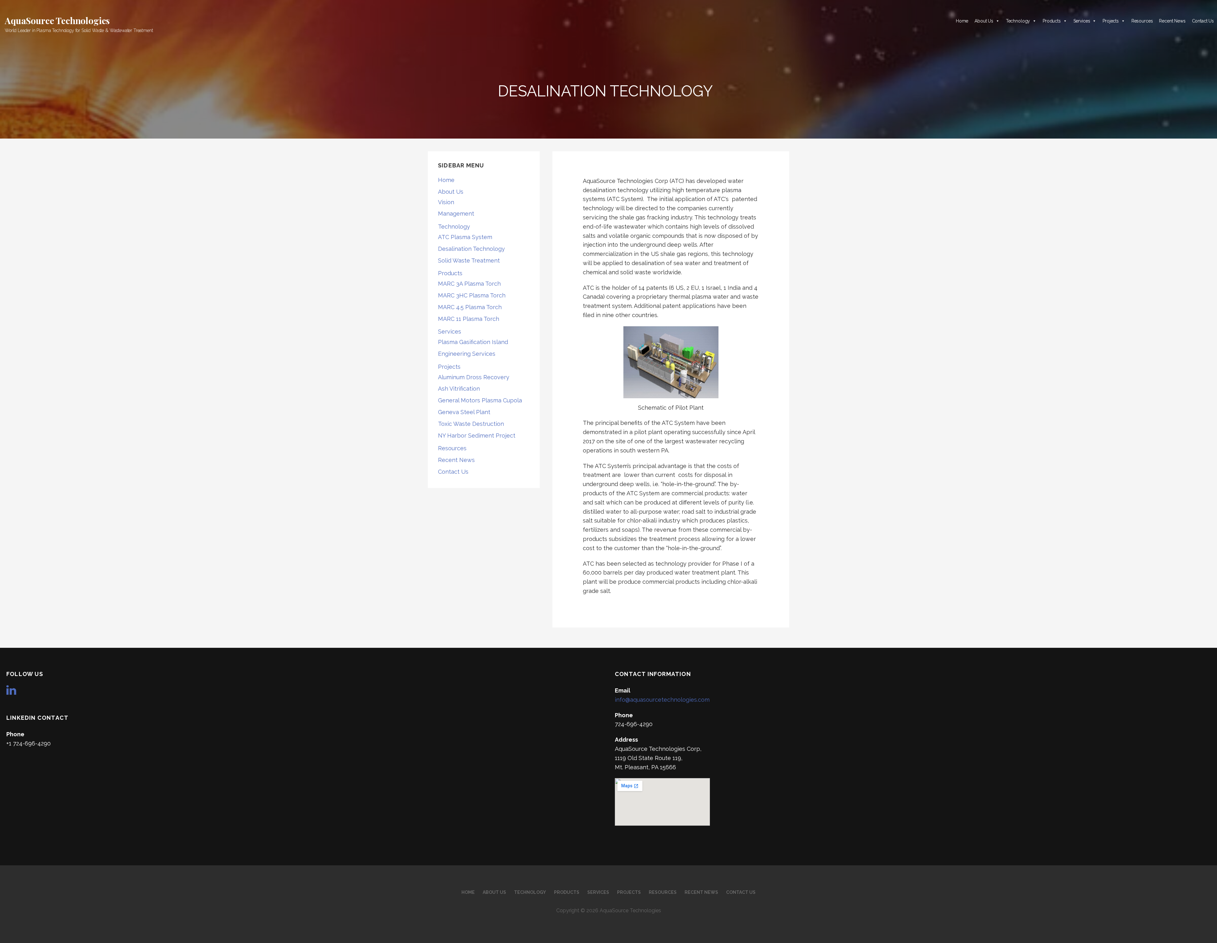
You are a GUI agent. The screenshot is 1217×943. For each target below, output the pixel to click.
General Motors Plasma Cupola (480, 400)
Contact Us (1203, 20)
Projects (1111, 20)
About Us (984, 20)
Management (456, 213)
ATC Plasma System (465, 237)
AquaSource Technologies (57, 20)
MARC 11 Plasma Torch (468, 318)
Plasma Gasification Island (473, 342)
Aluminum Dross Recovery (473, 377)
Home (962, 20)
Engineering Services (466, 353)
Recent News (1172, 20)
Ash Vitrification (459, 388)
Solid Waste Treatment (469, 260)
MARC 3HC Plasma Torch (471, 295)
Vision (446, 202)
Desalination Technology (471, 248)
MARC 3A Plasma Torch (469, 283)
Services (1081, 20)
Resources (1142, 20)
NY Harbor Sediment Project (476, 435)
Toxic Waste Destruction (471, 423)
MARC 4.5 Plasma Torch (470, 307)
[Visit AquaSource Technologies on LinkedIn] (11, 692)
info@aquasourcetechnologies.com (662, 699)
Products (1052, 20)
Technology (1018, 20)
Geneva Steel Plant (464, 412)
